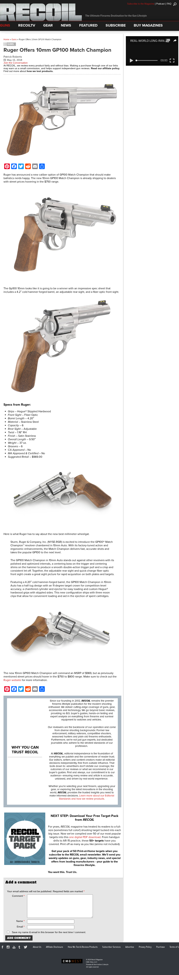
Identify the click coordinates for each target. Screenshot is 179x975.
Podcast (160, 3)
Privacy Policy (145, 947)
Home (6, 39)
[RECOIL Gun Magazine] (41, 20)
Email (20, 926)
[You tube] (14, 947)
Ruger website (12, 680)
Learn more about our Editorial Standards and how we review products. (86, 797)
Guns (14, 39)
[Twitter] (26, 947)
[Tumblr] (20, 947)
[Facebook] (3, 947)
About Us (37, 947)
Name (20, 921)
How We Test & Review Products (83, 947)
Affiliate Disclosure (54, 947)
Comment (18, 895)
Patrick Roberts (12, 57)
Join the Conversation (15, 62)
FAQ (169, 3)
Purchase (160, 947)
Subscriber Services (111, 947)
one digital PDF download (85, 837)
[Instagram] (9, 947)
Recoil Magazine (97, 959)
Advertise (129, 947)
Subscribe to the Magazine (140, 3)
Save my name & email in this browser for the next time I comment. (49, 932)
